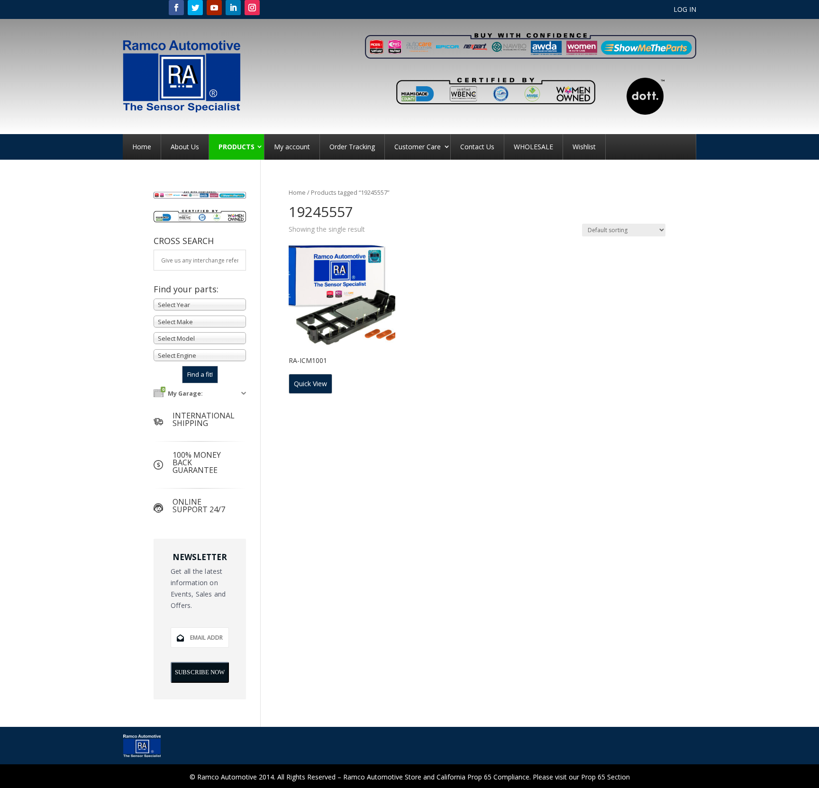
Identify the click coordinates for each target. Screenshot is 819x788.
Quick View (310, 383)
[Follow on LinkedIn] (233, 7)
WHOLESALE (533, 146)
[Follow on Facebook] (176, 7)
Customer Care (417, 146)
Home (141, 146)
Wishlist (584, 146)
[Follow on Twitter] (195, 7)
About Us (185, 146)
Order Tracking (352, 146)
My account (292, 146)
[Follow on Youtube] (214, 7)
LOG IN (684, 10)
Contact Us (477, 146)
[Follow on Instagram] (252, 7)
